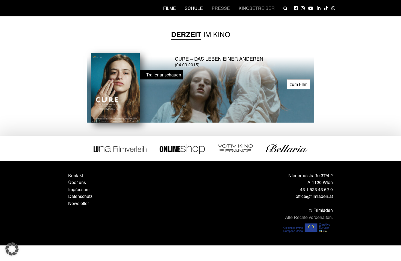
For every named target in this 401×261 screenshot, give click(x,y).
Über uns (77, 182)
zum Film (298, 84)
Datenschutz (80, 196)
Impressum (78, 189)
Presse (221, 8)
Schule (194, 8)
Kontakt (75, 175)
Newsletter (78, 203)
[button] (12, 249)
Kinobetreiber (257, 8)
